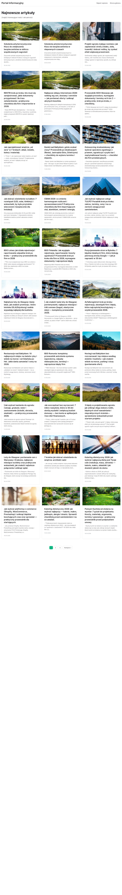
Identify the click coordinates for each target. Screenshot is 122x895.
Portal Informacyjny (13, 3)
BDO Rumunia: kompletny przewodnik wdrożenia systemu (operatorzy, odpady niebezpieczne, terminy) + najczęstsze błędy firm (59, 358)
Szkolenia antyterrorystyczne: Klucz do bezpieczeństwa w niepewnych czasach (58, 46)
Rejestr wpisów (102, 3)
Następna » (67, 547)
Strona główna (115, 3)
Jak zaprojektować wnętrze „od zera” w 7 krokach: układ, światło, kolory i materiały (19, 150)
